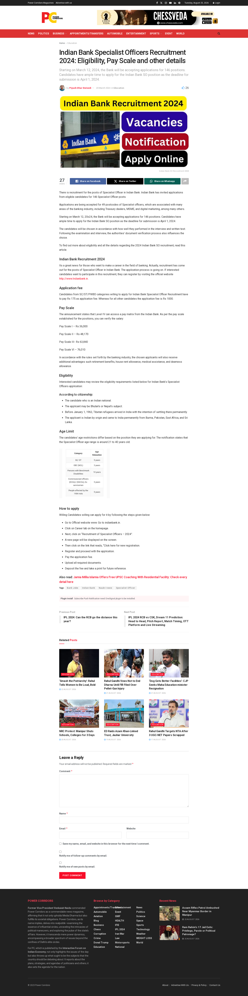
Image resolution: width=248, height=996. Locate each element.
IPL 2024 (120, 929)
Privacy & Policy (198, 985)
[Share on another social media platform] (185, 181)
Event (169, 33)
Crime (97, 938)
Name (63, 813)
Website (131, 828)
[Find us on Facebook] (157, 3)
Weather (141, 933)
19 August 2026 (113, 740)
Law (117, 938)
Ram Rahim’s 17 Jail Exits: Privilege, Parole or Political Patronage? (198, 931)
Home (62, 43)
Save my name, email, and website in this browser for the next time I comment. (106, 843)
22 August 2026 (68, 689)
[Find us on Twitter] (161, 3)
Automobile (114, 33)
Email (63, 828)
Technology (143, 929)
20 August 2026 (68, 740)
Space (139, 920)
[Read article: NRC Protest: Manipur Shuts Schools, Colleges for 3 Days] (79, 713)
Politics (43, 33)
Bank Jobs (72, 588)
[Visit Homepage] (52, 17)
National (120, 947)
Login (217, 3)
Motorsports (122, 942)
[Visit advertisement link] (158, 17)
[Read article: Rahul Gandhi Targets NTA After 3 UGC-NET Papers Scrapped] (169, 713)
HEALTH (119, 920)
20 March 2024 (103, 88)
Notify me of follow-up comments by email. (83, 855)
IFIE (117, 925)
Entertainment (136, 33)
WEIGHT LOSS (144, 938)
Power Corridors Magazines (41, 3)
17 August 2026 (158, 740)
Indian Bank (88, 588)
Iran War (119, 933)
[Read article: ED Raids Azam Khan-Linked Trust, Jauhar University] (124, 713)
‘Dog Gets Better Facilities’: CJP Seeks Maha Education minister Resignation (168, 684)
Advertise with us (64, 3)
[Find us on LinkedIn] (175, 3)
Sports (154, 33)
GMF (117, 916)
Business (58, 33)
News (31, 33)
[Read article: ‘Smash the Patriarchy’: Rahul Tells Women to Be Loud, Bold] (79, 663)
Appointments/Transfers (86, 33)
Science (140, 916)
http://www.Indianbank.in (73, 278)
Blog (96, 920)
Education (72, 43)
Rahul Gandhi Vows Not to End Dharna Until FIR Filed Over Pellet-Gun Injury (122, 684)
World (180, 33)
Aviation (98, 916)
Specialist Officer (125, 588)
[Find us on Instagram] (166, 3)
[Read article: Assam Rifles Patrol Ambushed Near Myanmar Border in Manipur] (169, 913)
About (165, 985)
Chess (97, 929)
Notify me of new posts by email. (77, 866)
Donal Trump (101, 942)
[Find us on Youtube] (170, 3)
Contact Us (214, 985)
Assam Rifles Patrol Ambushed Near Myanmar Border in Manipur (200, 911)
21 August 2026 (113, 693)
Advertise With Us (180, 985)
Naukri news (105, 588)
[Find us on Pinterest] (179, 3)
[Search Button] (219, 33)
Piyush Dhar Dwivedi (80, 88)
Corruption (100, 933)
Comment (66, 771)
